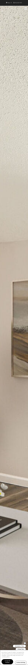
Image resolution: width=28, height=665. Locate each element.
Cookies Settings (20, 662)
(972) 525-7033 (18, 2)
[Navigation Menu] (25, 8)
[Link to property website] (2, 11)
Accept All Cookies (7, 661)
